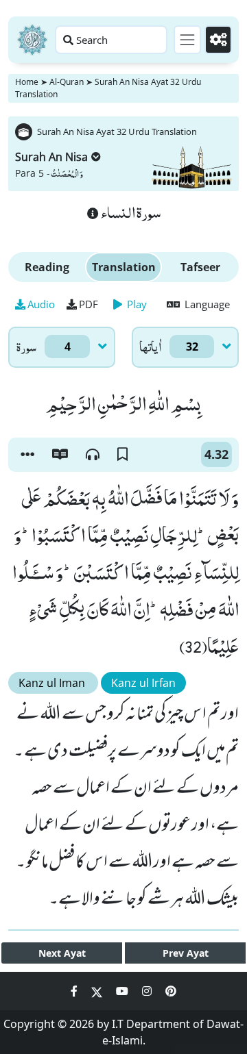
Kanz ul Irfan (143, 682)
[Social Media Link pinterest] (170, 991)
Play (135, 304)
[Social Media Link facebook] (75, 991)
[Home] (32, 40)
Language (206, 304)
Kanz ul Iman (53, 682)
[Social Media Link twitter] (98, 991)
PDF (88, 304)
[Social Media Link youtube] (123, 991)
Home (26, 82)
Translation (124, 267)
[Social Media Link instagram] (148, 991)
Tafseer (200, 267)
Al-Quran (66, 82)
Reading (47, 267)
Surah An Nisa (51, 156)
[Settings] (218, 39)
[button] (27, 454)
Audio (41, 304)
